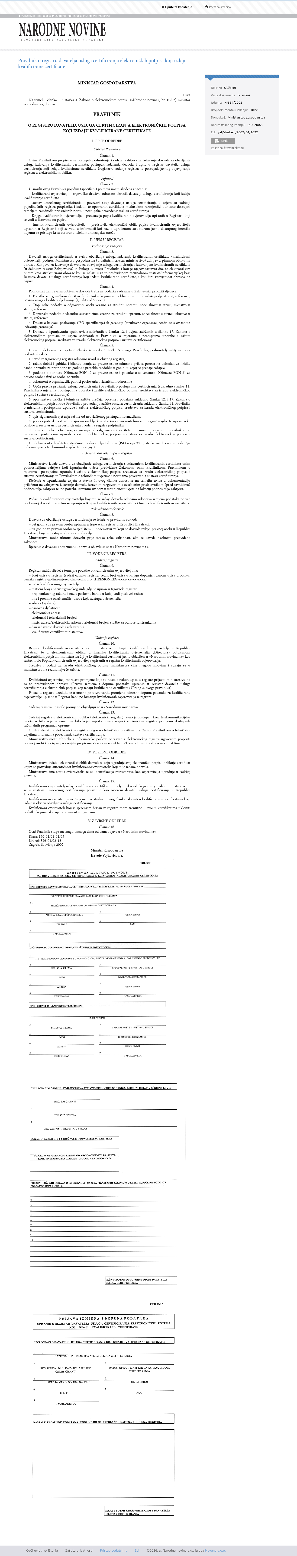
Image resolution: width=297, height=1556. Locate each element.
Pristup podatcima (113, 1551)
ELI (137, 1551)
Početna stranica (220, 7)
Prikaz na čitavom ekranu (227, 148)
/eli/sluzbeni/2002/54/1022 (238, 132)
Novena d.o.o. (215, 1551)
